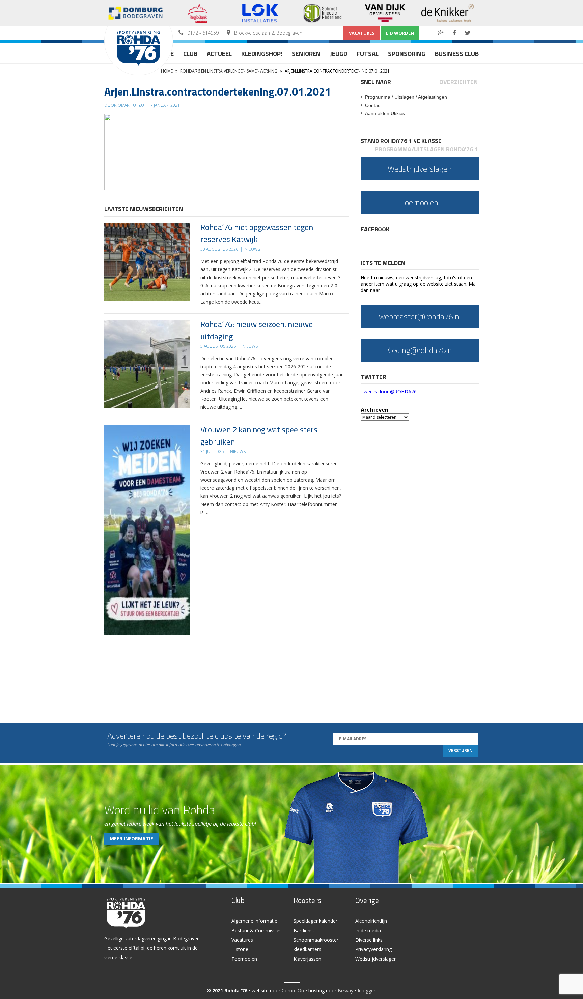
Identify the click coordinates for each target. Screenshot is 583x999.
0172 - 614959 (203, 33)
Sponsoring (406, 53)
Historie (239, 949)
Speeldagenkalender (315, 921)
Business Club (457, 53)
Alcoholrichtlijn (371, 921)
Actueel (219, 53)
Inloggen (367, 990)
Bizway (345, 990)
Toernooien (244, 958)
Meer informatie (131, 838)
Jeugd (338, 53)
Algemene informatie (254, 921)
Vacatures (361, 33)
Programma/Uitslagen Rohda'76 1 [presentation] (426, 149)
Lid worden (400, 33)
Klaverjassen (307, 958)
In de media (368, 930)
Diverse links (369, 940)
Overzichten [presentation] (458, 81)
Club (190, 53)
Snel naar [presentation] (376, 81)
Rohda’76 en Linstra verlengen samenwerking (228, 71)
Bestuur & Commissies (256, 930)
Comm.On (293, 990)
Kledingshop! (261, 53)
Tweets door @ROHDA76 (389, 391)
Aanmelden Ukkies (385, 113)
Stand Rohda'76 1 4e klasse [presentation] (401, 140)
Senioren (306, 53)
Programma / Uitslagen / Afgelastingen (406, 97)
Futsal (368, 53)
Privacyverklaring (373, 949)
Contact (373, 105)
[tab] (376, 81)
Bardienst (304, 930)
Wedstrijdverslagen (376, 958)
